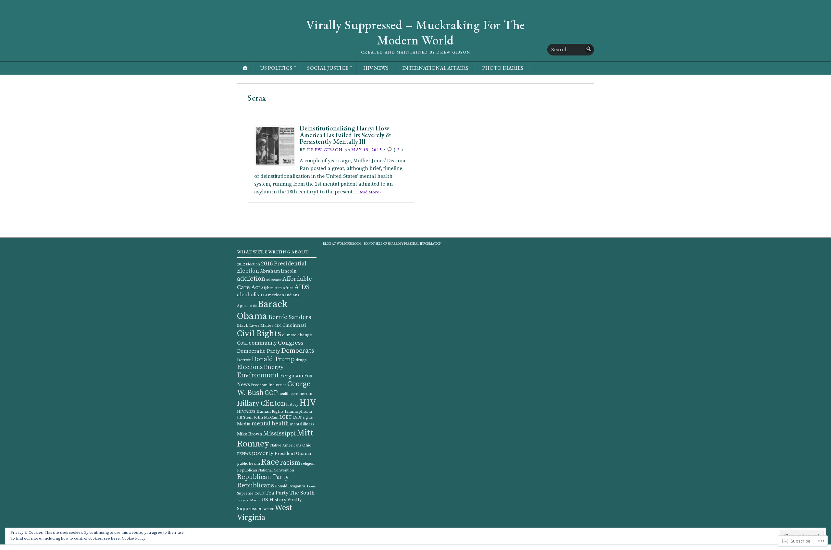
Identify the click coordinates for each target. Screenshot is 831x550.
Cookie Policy (133, 538)
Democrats (297, 351)
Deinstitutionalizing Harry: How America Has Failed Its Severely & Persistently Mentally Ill (345, 135)
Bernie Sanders (289, 317)
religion (308, 463)
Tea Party (277, 493)
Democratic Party (258, 351)
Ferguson (291, 376)
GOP (271, 393)
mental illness (302, 424)
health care (288, 393)
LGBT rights (302, 417)
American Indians (282, 295)
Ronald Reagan (288, 486)
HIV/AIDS (246, 411)
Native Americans (285, 445)
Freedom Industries (268, 385)
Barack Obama (262, 310)
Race (270, 462)
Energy (274, 367)
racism (290, 463)
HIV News (376, 68)
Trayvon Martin (248, 500)
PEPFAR (244, 453)
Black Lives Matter (255, 325)
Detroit (244, 359)
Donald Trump (273, 359)
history (292, 404)
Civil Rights (259, 333)
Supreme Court (251, 493)
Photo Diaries (502, 68)
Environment (258, 375)
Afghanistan (271, 288)
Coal (242, 343)
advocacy (273, 279)
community (263, 343)
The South (302, 493)
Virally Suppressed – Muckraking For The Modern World (415, 32)
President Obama (293, 454)
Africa (288, 288)
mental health (270, 423)
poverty (263, 453)
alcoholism (250, 294)
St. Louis (309, 486)
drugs (301, 359)
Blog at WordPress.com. (342, 244)
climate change (297, 334)
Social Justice (327, 68)
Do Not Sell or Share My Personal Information (402, 244)
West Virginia (264, 512)
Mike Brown (249, 434)
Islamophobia (298, 411)
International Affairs (435, 68)
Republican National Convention (265, 470)
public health (248, 463)
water (269, 509)
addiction (251, 279)
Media (244, 424)
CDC (277, 326)
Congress (290, 343)
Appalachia (247, 305)
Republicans (255, 485)
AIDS (302, 287)
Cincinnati (294, 325)
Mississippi (279, 434)
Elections (250, 367)
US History (273, 499)
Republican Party (263, 477)
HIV (307, 403)
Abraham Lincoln (278, 271)
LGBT (285, 417)
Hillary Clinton (261, 403)
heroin (305, 393)
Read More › (369, 192)
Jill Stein (245, 417)
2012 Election (248, 264)
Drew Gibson (325, 150)
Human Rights (270, 411)
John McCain (266, 417)
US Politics (276, 68)
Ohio (307, 445)
